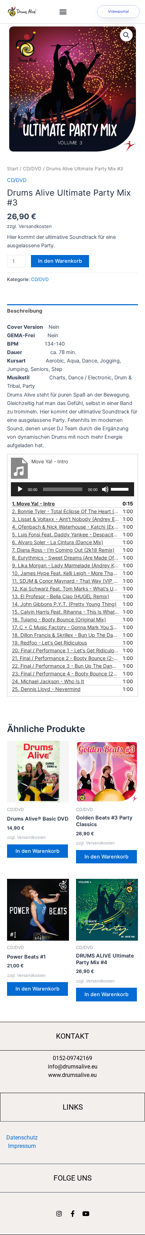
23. (65, 674)
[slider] (121, 488)
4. (65, 527)
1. (33, 504)
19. (49, 643)
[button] (63, 12)
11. (65, 581)
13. (60, 596)
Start (12, 168)
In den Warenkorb (60, 261)
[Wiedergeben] (20, 489)
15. (65, 612)
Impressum (22, 1146)
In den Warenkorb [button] (37, 851)
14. (64, 604)
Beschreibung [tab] (24, 311)
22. (65, 666)
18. (65, 635)
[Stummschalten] (105, 489)
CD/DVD (32, 168)
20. (65, 650)
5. (65, 534)
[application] (72, 489)
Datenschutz (22, 1137)
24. (48, 681)
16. (59, 619)
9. (65, 565)
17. (65, 627)
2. (65, 511)
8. (65, 558)
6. (57, 542)
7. (63, 550)
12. (65, 589)
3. (65, 519)
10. (65, 573)
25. (46, 689)
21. (65, 658)
